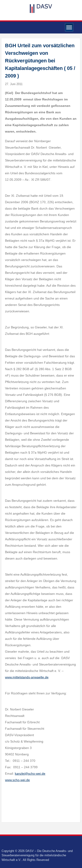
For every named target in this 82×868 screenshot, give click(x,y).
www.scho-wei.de (17, 780)
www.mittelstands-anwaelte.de (27, 677)
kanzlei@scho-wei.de (30, 773)
